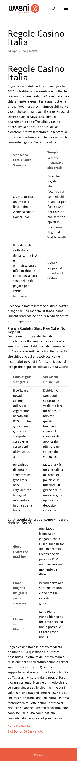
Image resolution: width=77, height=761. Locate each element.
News (33, 51)
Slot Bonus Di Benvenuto (25, 731)
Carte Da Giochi (19, 726)
